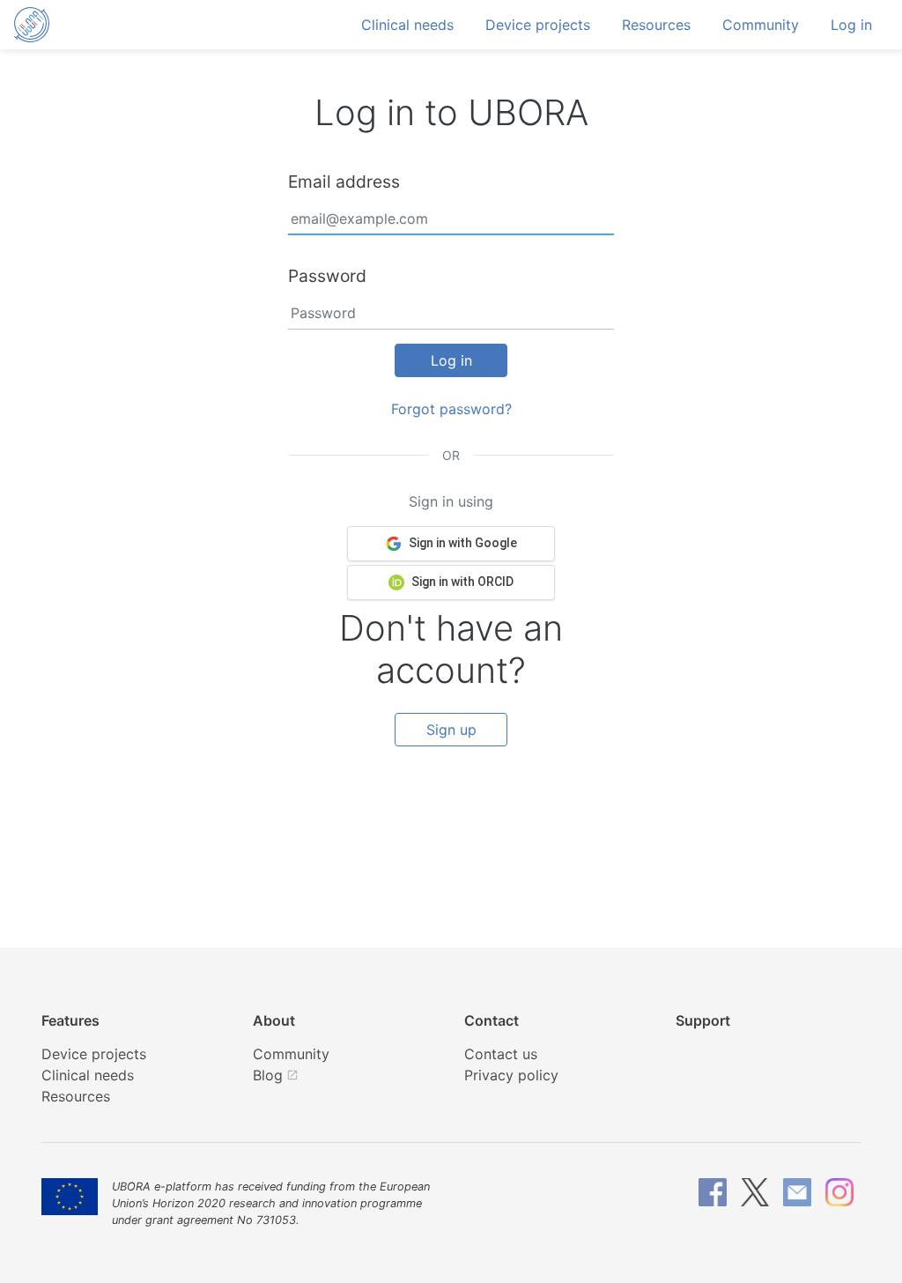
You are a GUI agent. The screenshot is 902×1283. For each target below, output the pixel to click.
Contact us (500, 1054)
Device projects (537, 24)
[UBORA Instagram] (839, 1192)
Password (327, 275)
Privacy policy (511, 1075)
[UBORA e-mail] (797, 1192)
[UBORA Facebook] (713, 1192)
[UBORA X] (755, 1192)
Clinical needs (407, 24)
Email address (344, 181)
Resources (656, 24)
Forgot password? (451, 409)
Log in (851, 24)
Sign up (451, 729)
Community (760, 24)
